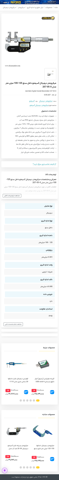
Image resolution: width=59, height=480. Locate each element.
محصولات (48, 7)
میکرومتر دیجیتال (9, 7)
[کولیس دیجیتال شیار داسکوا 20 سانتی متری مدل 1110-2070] (16, 364)
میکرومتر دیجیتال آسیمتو (39, 105)
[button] (38, 400)
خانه (56, 7)
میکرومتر (21, 7)
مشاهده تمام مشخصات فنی (13, 324)
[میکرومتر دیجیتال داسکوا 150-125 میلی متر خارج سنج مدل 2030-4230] (42, 431)
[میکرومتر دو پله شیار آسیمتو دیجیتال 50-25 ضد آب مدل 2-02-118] (16, 431)
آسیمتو (31, 101)
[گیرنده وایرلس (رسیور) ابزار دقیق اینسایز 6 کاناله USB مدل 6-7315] (42, 364)
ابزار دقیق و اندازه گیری (35, 7)
